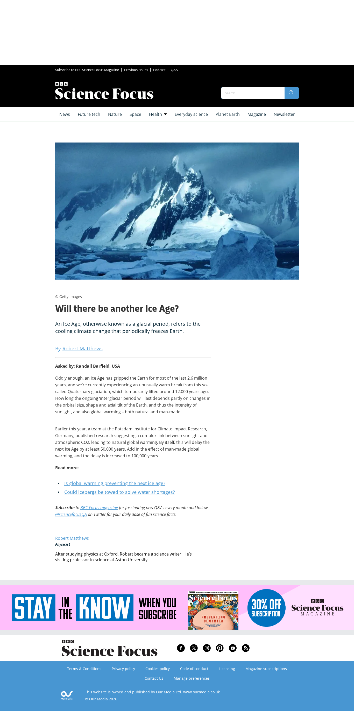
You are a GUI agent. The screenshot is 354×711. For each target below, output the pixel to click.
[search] (292, 93)
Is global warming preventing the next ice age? (114, 483)
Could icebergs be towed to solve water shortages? (119, 492)
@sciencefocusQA (71, 514)
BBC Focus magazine (99, 507)
